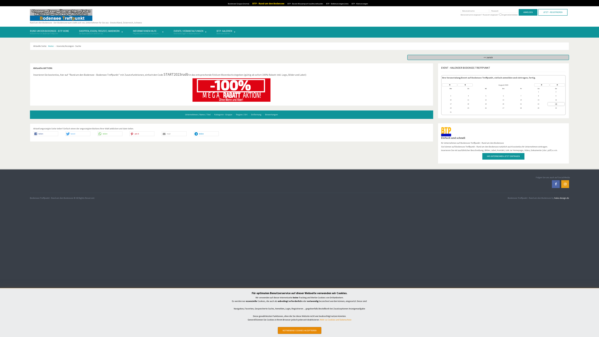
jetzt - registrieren (552, 12)
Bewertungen (271, 114)
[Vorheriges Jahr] (449, 84)
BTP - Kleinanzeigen (360, 3)
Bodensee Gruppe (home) (238, 3)
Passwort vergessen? (491, 15)
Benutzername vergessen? (471, 15)
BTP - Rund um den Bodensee (268, 3)
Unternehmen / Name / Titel (198, 114)
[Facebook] (556, 184)
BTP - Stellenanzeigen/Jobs (337, 3)
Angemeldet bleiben (510, 15)
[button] (45, 134)
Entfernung (256, 114)
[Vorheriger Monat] (465, 84)
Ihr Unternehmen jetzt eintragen (503, 156)
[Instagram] (565, 184)
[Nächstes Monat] (541, 84)
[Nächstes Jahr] (557, 84)
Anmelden (528, 12)
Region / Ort (242, 114)
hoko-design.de (561, 198)
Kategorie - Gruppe (223, 114)
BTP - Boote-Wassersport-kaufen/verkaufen (305, 3)
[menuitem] (49, 32)
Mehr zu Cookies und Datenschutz (335, 319)
